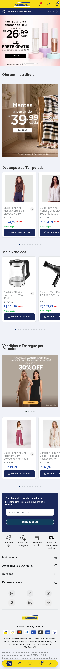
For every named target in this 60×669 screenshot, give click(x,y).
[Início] (9, 663)
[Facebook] (30, 593)
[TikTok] (48, 602)
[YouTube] (48, 593)
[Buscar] (20, 663)
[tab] (22, 63)
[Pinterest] (11, 602)
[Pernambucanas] (22, 4)
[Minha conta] (51, 663)
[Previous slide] (5, 40)
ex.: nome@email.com (19, 512)
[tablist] (30, 243)
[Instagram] (11, 593)
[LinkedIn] (30, 602)
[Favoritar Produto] (32, 209)
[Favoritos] (30, 663)
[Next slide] (55, 40)
